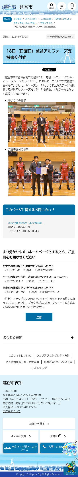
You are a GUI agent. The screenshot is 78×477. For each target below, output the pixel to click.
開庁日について (11, 411)
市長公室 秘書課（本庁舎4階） (26, 223)
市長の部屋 (46, 18)
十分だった (14, 270)
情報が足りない (46, 270)
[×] (70, 468)
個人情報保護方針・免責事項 (22, 362)
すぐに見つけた (17, 292)
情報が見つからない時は (58, 362)
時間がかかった (51, 292)
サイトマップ (39, 368)
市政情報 (18, 18)
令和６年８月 (46, 22)
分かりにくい (47, 281)
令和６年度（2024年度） (25, 22)
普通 (29, 270)
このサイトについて (19, 355)
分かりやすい (15, 281)
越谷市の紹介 (31, 18)
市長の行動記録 (62, 18)
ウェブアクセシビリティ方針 (52, 355)
